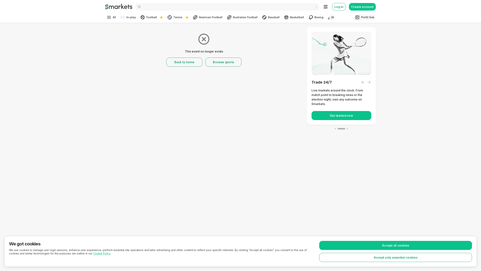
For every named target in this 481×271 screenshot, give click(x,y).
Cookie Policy (101, 253)
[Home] (118, 7)
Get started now (341, 115)
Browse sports (223, 62)
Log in (338, 7)
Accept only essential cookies (395, 257)
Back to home (184, 62)
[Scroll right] (333, 17)
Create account (362, 7)
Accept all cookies (395, 245)
